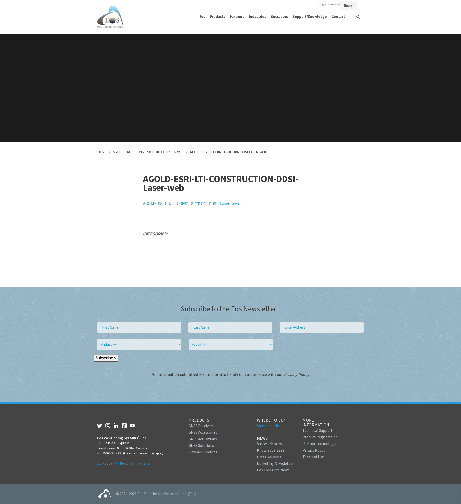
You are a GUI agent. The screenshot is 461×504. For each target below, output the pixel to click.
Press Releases (269, 457)
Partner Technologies (320, 443)
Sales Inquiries (268, 426)
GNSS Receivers (201, 426)
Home (102, 152)
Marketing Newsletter (275, 463)
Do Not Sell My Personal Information (124, 463)
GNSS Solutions (201, 445)
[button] (202, 16)
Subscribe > (106, 358)
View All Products (202, 452)
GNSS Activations (202, 439)
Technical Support (318, 430)
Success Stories (269, 444)
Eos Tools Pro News (273, 470)
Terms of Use (313, 457)
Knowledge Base (270, 450)
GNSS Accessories (202, 432)
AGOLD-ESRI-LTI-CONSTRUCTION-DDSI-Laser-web (148, 152)
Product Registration (320, 437)
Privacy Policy (296, 374)
